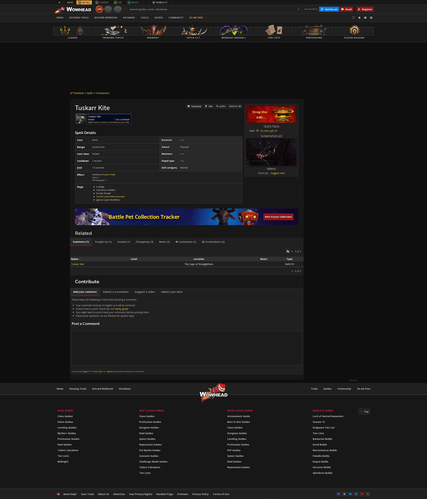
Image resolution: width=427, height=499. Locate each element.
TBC (120, 2)
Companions (102, 93)
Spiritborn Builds (322, 472)
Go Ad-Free (196, 17)
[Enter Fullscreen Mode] (353, 17)
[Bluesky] (350, 493)
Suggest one (277, 173)
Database (129, 17)
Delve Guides (65, 421)
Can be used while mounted (110, 196)
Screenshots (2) (271, 136)
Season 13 (319, 421)
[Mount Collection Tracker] (187, 216)
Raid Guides (65, 444)
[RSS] (367, 493)
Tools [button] (145, 17)
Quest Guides (147, 438)
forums (112, 315)
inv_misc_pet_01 (269, 130)
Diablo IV (161, 2)
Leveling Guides (67, 427)
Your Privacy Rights (140, 494)
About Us (103, 494)
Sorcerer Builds (322, 467)
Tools (314, 388)
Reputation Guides (150, 444)
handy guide (121, 308)
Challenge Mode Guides (153, 461)
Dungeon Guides (149, 427)
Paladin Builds (321, 455)
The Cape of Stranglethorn (198, 264)
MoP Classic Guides (151, 410)
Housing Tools (77, 388)
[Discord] (338, 493)
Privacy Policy (200, 494)
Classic (104, 2)
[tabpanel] (187, 260)
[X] (344, 493)
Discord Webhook (105, 17)
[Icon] (81, 119)
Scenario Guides (148, 455)
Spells (90, 93)
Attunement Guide (238, 416)
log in (100, 371)
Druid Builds (320, 444)
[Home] (74, 9)
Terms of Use (221, 494)
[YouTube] (361, 493)
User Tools (87, 494)
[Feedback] (365, 17)
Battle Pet (289, 264)
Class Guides (65, 416)
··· (144, 2)
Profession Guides (68, 438)
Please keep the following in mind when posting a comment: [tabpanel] (110, 335)
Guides (158, 17)
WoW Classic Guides (240, 410)
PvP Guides (234, 450)
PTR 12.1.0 (108, 9)
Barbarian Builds (322, 438)
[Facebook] (356, 493)
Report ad (353, 380)
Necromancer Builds (325, 450)
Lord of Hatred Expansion (328, 416)
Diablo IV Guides (323, 410)
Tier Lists (63, 455)
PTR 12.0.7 (118, 9)
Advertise (119, 494)
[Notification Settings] (359, 17)
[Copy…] (287, 251)
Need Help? (70, 494)
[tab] (81, 242)
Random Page (164, 494)
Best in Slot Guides (238, 421)
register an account (114, 371)
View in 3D (235, 106)
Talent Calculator (68, 450)
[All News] (59, 3)
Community (176, 17)
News (60, 17)
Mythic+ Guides (67, 433)
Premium (182, 494)
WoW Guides (65, 410)
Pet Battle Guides (149, 450)
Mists (135, 2)
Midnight (63, 461)
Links (223, 106)
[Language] (371, 17)
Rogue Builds (320, 461)
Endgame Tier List (324, 427)
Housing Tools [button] (79, 17)
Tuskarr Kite (108, 174)
